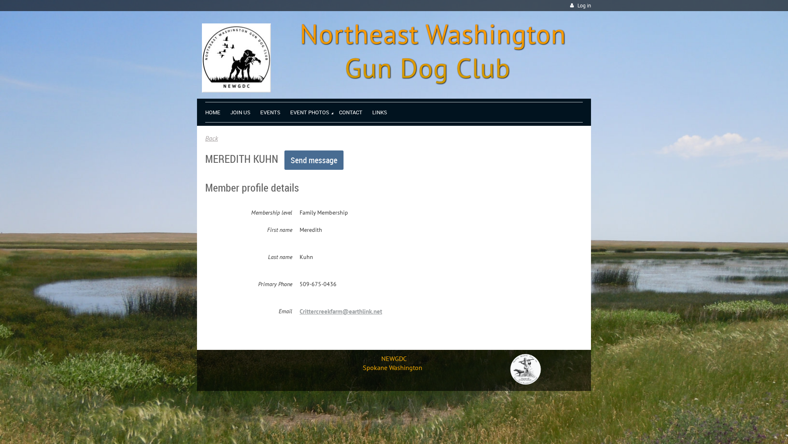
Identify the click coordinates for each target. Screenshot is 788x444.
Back (211, 138)
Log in (584, 5)
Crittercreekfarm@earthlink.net (341, 311)
